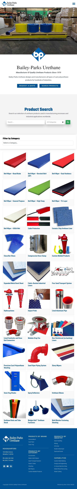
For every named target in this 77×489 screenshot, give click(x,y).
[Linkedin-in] (10, 466)
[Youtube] (7, 466)
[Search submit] (68, 122)
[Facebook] (4, 466)
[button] (74, 4)
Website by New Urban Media (65, 484)
